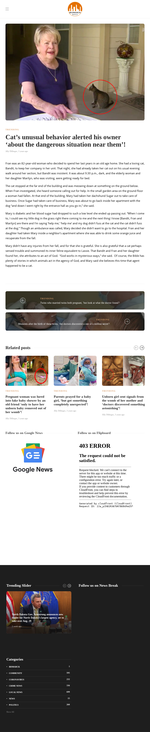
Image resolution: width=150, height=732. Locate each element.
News (39, 698)
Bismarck (39, 666)
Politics (39, 704)
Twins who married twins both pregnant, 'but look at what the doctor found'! (80, 302)
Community (39, 673)
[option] (27, 387)
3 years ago (23, 151)
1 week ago (17, 626)
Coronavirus (39, 679)
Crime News (39, 685)
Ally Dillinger (11, 151)
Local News (39, 692)
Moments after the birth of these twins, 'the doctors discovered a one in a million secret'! (64, 324)
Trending (12, 129)
